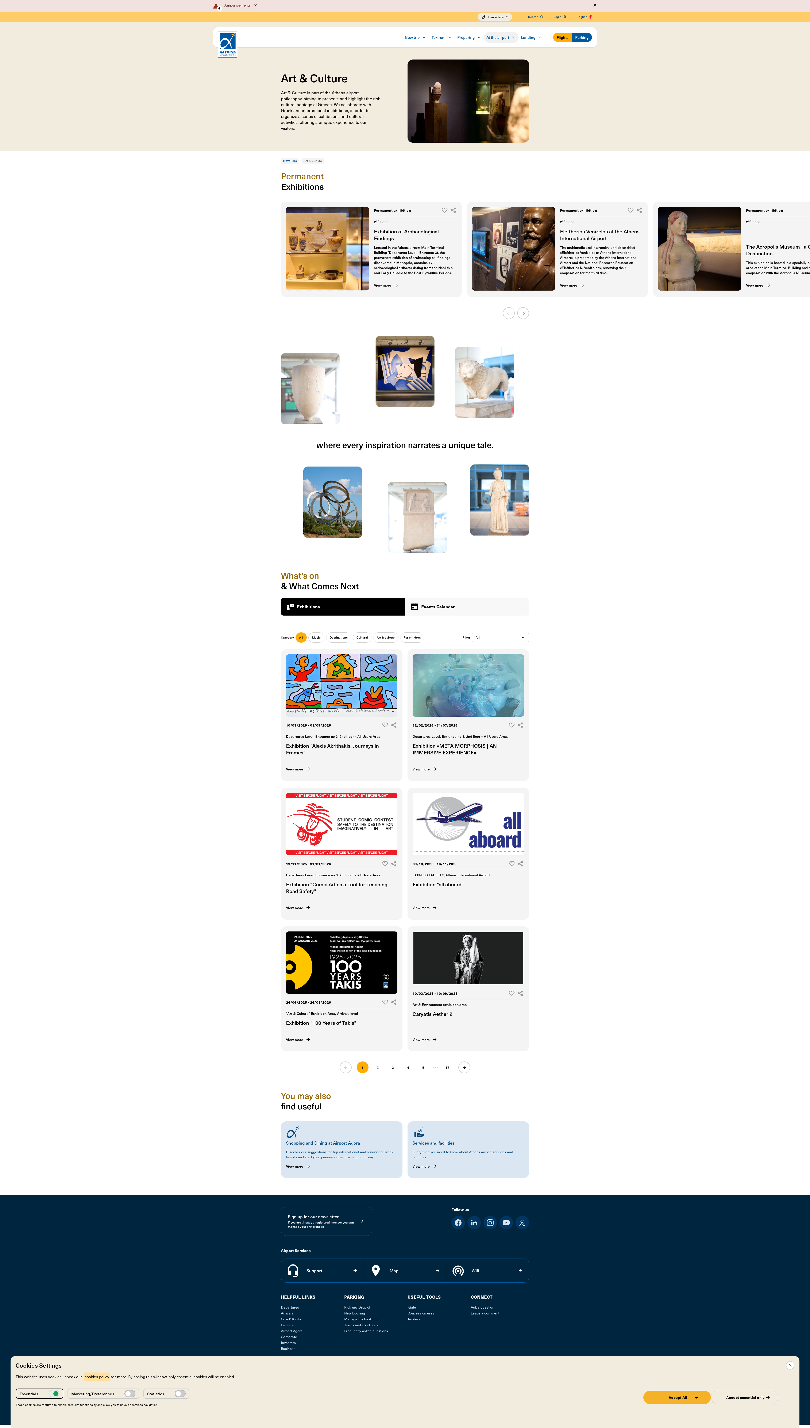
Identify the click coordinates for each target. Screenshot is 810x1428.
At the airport (497, 37)
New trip (412, 37)
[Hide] (594, 5)
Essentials (29, 1394)
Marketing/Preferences (92, 1394)
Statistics (155, 1394)
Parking (582, 37)
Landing (528, 37)
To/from (439, 37)
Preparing (466, 37)
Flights (562, 37)
